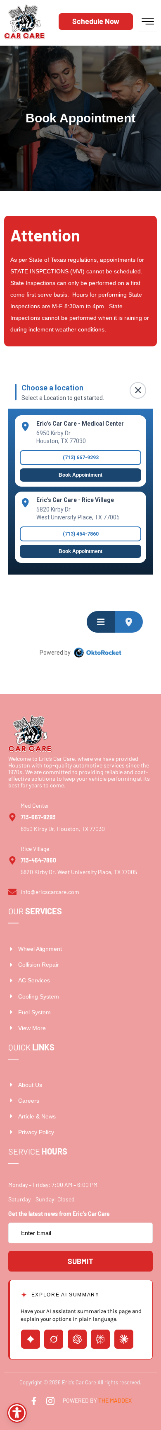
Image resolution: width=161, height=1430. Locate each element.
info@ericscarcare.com (50, 891)
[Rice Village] (12, 860)
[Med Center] (12, 817)
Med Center (35, 805)
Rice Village (35, 848)
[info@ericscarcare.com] (12, 892)
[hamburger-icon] (147, 22)
